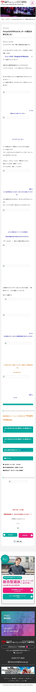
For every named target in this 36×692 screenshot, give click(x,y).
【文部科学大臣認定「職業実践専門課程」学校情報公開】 (12, 4)
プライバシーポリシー (15, 680)
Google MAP (18, 653)
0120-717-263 (18, 658)
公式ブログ (21, 678)
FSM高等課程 (16, 647)
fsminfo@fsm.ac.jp (19, 662)
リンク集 (24, 680)
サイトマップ (7, 678)
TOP (2, 19)
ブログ (7, 19)
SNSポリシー (29, 678)
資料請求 (14, 678)
